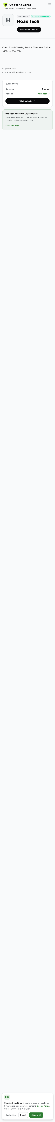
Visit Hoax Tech (27, 29)
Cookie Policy (43, 1106)
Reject (23, 1115)
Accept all (36, 1115)
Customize (11, 1115)
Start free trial (12, 125)
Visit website (26, 101)
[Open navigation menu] (50, 5)
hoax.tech (42, 94)
